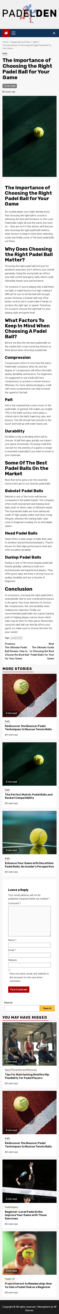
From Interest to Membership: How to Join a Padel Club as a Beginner (28, 1285)
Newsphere (44, 1306)
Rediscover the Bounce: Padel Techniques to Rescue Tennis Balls (28, 727)
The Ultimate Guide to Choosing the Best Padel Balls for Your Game (42, 651)
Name (12, 940)
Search (8, 1002)
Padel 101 (10, 1279)
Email (12, 950)
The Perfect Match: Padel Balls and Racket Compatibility (29, 796)
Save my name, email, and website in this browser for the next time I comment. (29, 977)
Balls (4, 53)
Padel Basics (11, 1207)
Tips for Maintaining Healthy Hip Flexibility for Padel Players (27, 1076)
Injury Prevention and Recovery (21, 1070)
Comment (14, 903)
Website (12, 960)
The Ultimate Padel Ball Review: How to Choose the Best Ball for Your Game (17, 651)
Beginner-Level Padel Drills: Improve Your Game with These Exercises (26, 1215)
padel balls (16, 638)
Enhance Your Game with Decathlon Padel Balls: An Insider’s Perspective (29, 865)
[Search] (54, 33)
